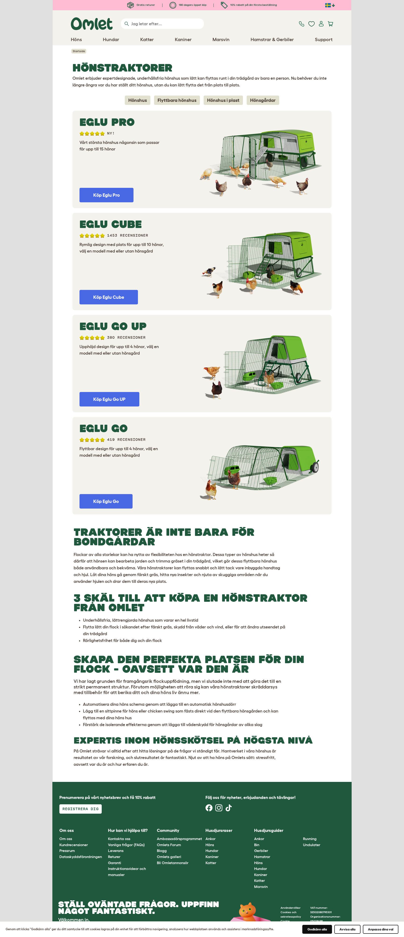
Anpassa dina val (380, 929)
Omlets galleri (169, 857)
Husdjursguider (268, 830)
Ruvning (310, 839)
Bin (256, 845)
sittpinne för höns (121, 711)
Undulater (311, 845)
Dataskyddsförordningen (80, 857)
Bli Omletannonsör (172, 863)
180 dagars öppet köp (192, 4)
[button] (299, 830)
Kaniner (212, 857)
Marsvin (261, 886)
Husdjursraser (219, 830)
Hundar (212, 850)
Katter (211, 863)
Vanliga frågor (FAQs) (126, 845)
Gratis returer (145, 4)
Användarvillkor (291, 907)
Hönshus (137, 100)
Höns (210, 845)
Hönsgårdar (263, 100)
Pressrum (67, 850)
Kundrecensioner (73, 845)
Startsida (79, 51)
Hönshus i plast (223, 100)
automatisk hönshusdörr (213, 704)
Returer (114, 857)
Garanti (114, 863)
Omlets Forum (169, 845)
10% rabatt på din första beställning (253, 4)
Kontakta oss (119, 839)
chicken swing (161, 711)
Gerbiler (261, 850)
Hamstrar (262, 857)
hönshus (250, 554)
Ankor (211, 839)
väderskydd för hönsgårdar (212, 724)
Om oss (65, 839)
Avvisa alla (347, 929)
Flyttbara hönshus (177, 100)
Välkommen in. (74, 919)
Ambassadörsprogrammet (179, 839)
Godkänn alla (317, 929)
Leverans (115, 850)
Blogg (162, 850)
